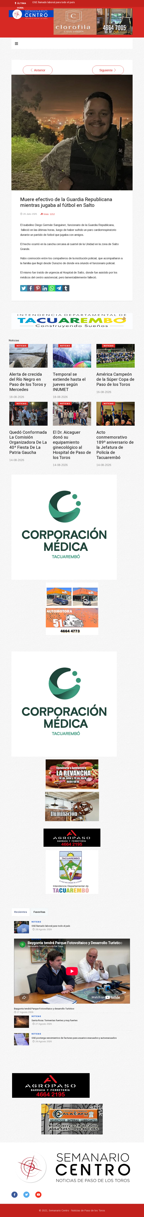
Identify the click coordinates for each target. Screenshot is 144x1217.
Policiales (66, 403)
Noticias (21, 345)
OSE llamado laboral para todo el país (28, 379)
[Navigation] (16, 43)
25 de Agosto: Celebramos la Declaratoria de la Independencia (113, 440)
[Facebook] (15, 1195)
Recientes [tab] (20, 912)
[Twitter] (27, 1195)
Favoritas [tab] (39, 912)
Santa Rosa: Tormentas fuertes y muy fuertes (114, 379)
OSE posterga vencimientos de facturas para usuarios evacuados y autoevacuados (28, 442)
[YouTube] (39, 1195)
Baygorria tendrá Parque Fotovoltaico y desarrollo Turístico (65, 2)
